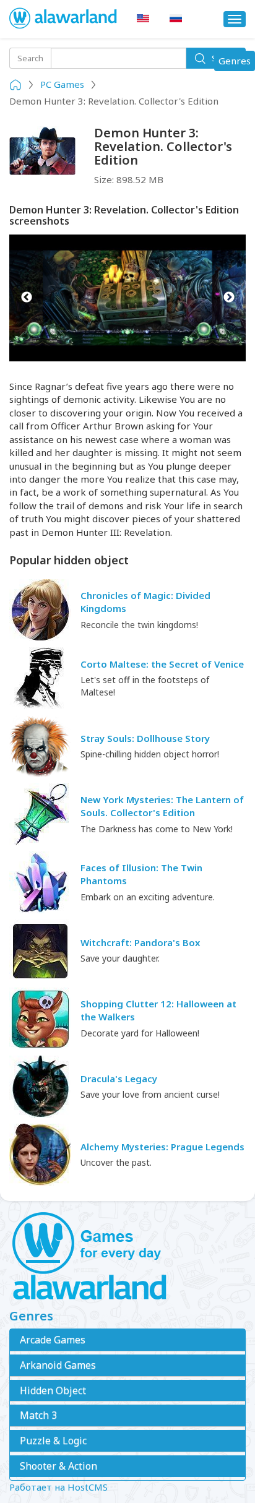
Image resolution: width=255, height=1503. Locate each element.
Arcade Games (52, 1339)
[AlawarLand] (63, 19)
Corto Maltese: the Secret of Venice (162, 664)
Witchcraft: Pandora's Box (140, 942)
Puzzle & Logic (53, 1440)
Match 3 (38, 1415)
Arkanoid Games (58, 1365)
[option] (127, 298)
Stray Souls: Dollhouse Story (145, 738)
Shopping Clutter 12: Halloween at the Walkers (158, 1010)
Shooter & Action (58, 1466)
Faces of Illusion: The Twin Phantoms (141, 874)
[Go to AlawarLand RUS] (176, 18)
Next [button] (229, 298)
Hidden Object (53, 1390)
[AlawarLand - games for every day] (127, 1256)
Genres (236, 62)
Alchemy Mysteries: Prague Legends (162, 1146)
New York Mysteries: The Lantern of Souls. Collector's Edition (162, 806)
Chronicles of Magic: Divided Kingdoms (145, 601)
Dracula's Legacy (118, 1078)
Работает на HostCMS (58, 1487)
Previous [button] (26, 298)
